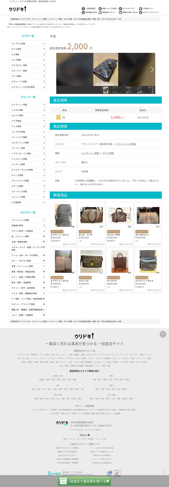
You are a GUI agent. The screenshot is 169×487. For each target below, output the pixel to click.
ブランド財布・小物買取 (22, 231)
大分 (113, 398)
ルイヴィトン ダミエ (60, 234)
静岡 (71, 389)
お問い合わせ (65, 413)
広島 (52, 398)
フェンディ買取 (18, 148)
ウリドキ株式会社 (76, 472)
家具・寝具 (44, 362)
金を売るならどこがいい (67, 455)
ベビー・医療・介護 (102, 366)
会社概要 (117, 413)
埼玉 (110, 379)
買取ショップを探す (110, 8)
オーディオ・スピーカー (129, 354)
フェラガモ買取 (18, 131)
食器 (51, 362)
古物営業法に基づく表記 (126, 410)
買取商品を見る (91, 12)
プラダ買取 (16, 120)
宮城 (58, 379)
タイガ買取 (16, 59)
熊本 (107, 398)
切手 (70, 362)
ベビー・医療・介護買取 (22, 315)
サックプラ (112, 280)
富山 (38, 389)
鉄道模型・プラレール (112, 358)
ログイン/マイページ (151, 12)
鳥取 (36, 398)
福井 (49, 389)
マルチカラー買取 (19, 65)
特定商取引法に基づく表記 (106, 410)
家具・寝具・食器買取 (21, 282)
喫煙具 (77, 354)
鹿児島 (124, 398)
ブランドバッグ (23, 354)
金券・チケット (61, 362)
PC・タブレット (112, 354)
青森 (47, 379)
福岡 (91, 398)
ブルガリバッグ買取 (20, 142)
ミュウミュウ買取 (19, 158)
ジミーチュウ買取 (19, 191)
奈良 (118, 389)
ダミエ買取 (16, 49)
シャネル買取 (17, 110)
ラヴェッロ (84, 280)
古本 (18, 358)
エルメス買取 (17, 115)
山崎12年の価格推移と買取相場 (67, 459)
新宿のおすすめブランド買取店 (67, 448)
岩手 (53, 379)
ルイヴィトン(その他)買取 (22, 87)
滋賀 (96, 389)
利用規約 (53, 410)
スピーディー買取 (19, 70)
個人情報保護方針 (65, 410)
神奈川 (127, 379)
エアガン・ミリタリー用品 (76, 358)
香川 (68, 398)
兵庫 (113, 389)
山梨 (55, 389)
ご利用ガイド (148, 8)
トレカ (42, 358)
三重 (82, 389)
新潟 (33, 389)
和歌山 (124, 389)
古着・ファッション (138, 358)
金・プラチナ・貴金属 (85, 439)
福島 (74, 379)
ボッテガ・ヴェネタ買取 (22, 169)
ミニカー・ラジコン (95, 358)
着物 (149, 358)
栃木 (99, 379)
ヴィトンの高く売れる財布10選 (102, 448)
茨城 (94, 379)
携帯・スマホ (86, 354)
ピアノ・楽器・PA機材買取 (23, 277)
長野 (60, 389)
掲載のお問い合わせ (130, 12)
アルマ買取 (16, 76)
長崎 (102, 398)
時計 (65, 439)
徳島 (63, 398)
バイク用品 (107, 362)
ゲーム (147, 354)
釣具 (131, 362)
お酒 (70, 354)
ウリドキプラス (128, 8)
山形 (69, 379)
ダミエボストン (142, 234)
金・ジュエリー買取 (20, 236)
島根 (41, 398)
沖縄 (131, 398)
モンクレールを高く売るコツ (101, 459)
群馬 (105, 379)
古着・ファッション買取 (22, 266)
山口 (57, 398)
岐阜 (65, 389)
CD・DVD (25, 358)
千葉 (116, 379)
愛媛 (74, 398)
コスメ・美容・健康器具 (83, 362)
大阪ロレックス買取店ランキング (102, 451)
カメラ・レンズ (98, 354)
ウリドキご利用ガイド (40, 410)
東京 (121, 379)
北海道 (41, 379)
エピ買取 (15, 54)
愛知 (76, 389)
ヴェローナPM (113, 234)
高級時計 (34, 354)
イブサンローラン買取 (21, 153)
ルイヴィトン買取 (19, 104)
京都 (102, 389)
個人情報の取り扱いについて (84, 410)
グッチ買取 (16, 126)
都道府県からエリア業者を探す (84, 370)
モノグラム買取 (18, 43)
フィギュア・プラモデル (55, 358)
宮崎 (118, 398)
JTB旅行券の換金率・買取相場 (67, 463)
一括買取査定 (90, 8)
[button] (152, 69)
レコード (34, 358)
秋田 (64, 379)
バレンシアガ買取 (19, 137)
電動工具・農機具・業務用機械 (82, 366)
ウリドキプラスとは (75, 430)
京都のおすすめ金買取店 (102, 455)
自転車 (115, 362)
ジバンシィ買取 (18, 196)
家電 (141, 354)
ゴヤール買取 (17, 186)
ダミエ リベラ (86, 234)
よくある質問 (53, 413)
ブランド (72, 439)
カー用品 (97, 362)
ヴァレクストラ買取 (20, 180)
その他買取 (16, 202)
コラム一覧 (84, 435)
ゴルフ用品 (124, 362)
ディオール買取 (18, 164)
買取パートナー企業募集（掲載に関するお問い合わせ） (92, 413)
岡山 (47, 398)
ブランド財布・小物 (46, 354)
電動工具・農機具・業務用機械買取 (27, 309)
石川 (44, 389)
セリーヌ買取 (17, 175)
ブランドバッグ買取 (20, 220)
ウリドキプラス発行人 (93, 430)
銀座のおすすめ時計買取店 (67, 451)
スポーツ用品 (64, 366)
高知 (79, 398)
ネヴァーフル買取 (19, 81)
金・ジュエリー (61, 354)
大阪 (107, 389)
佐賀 (96, 398)
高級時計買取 (17, 225)
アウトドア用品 (141, 362)
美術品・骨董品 (26, 362)
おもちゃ (126, 358)
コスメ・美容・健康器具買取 (24, 293)
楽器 (36, 362)
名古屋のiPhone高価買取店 (102, 463)
